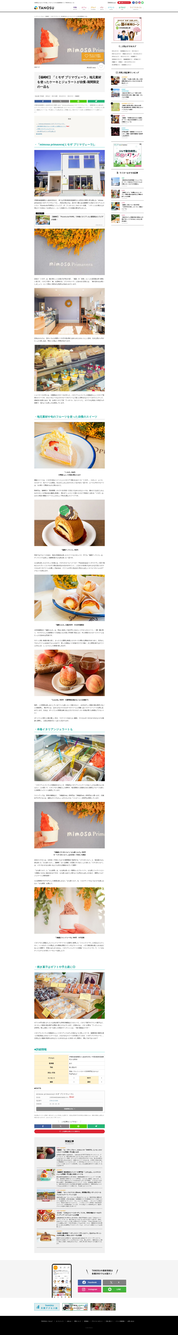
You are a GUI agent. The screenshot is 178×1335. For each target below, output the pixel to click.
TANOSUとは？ (112, 2)
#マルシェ (115, 56)
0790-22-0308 (54, 1100)
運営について (77, 1321)
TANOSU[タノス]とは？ (47, 1321)
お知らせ (69, 1321)
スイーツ (71, 96)
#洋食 (121, 62)
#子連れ (137, 59)
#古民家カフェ (125, 51)
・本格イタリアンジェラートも (45, 129)
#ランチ (115, 51)
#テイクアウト (130, 62)
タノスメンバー (60, 1321)
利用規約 (86, 1321)
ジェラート (63, 96)
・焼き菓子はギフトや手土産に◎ (46, 131)
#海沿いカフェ (127, 53)
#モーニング (116, 53)
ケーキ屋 (55, 96)
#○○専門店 (116, 64)
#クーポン (135, 51)
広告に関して (109, 1321)
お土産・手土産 (40, 96)
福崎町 (77, 96)
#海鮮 (114, 62)
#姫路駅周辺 (128, 59)
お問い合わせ (130, 1321)
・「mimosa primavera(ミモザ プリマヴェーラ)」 (50, 123)
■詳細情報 (39, 134)
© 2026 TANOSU (89, 1327)
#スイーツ (125, 56)
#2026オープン (116, 59)
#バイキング (138, 53)
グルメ (42, 16)
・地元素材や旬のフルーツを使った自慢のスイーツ (51, 126)
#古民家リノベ (126, 64)
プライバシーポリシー (97, 1321)
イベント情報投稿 (120, 1321)
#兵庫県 (134, 56)
